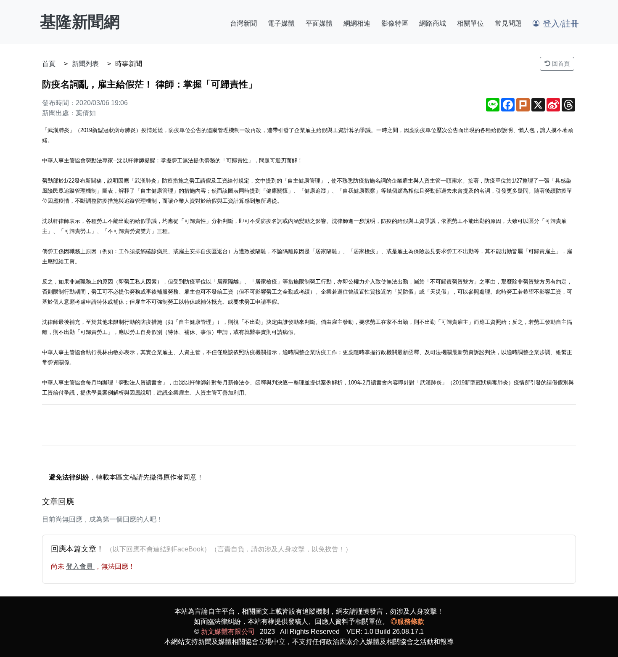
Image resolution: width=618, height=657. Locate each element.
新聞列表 (85, 63)
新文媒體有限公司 (228, 631)
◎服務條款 (407, 621)
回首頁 (560, 63)
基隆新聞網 (80, 22)
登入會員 (80, 566)
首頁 (48, 63)
